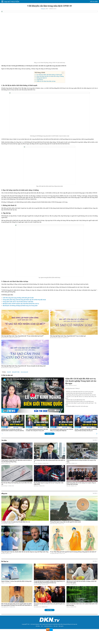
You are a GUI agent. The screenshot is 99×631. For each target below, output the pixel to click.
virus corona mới (24, 372)
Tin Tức (66, 385)
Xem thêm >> (95, 440)
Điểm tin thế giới (4, 485)
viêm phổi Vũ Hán (15, 372)
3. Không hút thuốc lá (41, 78)
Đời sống (3, 553)
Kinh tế (2, 463)
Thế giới (2, 582)
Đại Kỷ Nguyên (49, 624)
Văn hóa (68, 606)
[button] (62, 73)
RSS (42, 626)
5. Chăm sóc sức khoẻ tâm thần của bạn (45, 81)
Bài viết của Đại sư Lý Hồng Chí (7, 337)
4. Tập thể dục (39, 79)
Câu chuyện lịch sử (4, 606)
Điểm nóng (68, 463)
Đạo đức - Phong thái (38, 463)
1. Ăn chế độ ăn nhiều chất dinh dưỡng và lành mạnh (49, 74)
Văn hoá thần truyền (37, 584)
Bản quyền (61, 626)
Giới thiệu (38, 626)
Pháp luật (68, 485)
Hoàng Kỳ (43, 8)
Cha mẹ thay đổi (4, 523)
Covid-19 (9, 372)
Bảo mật (55, 626)
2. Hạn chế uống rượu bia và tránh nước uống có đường (50, 76)
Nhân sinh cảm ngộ (53, 523)
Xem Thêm (49, 433)
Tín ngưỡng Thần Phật (54, 553)
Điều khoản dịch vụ (48, 626)
